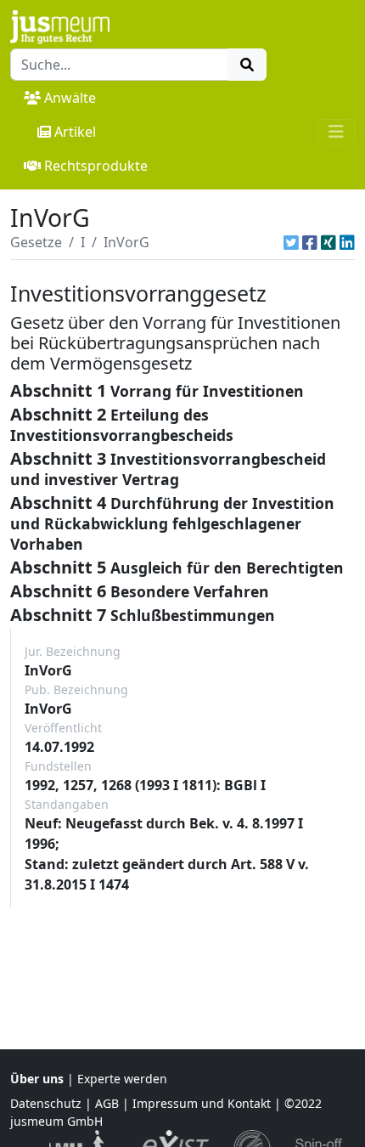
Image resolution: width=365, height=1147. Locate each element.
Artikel (75, 131)
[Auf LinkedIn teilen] (347, 242)
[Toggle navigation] (336, 131)
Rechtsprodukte (96, 165)
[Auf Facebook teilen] (309, 242)
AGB (107, 1103)
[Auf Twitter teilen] (291, 242)
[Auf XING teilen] (328, 242)
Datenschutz (45, 1103)
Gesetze (36, 242)
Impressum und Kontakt (201, 1103)
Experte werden (122, 1079)
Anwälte (70, 97)
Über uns (37, 1079)
